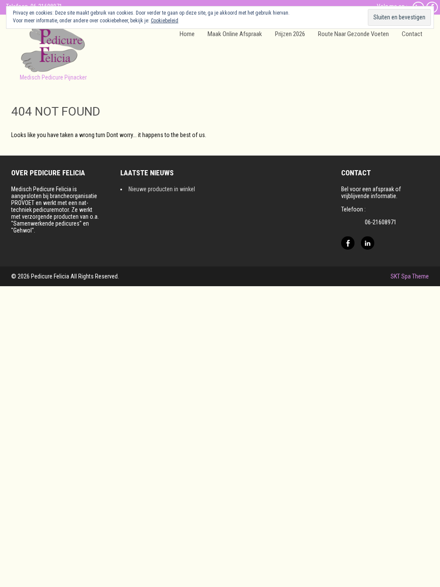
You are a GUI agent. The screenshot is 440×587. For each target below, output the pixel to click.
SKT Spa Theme (410, 276)
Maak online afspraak (235, 34)
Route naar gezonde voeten (353, 34)
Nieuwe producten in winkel (161, 189)
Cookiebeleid (164, 21)
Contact (412, 34)
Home (187, 34)
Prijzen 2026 (290, 34)
